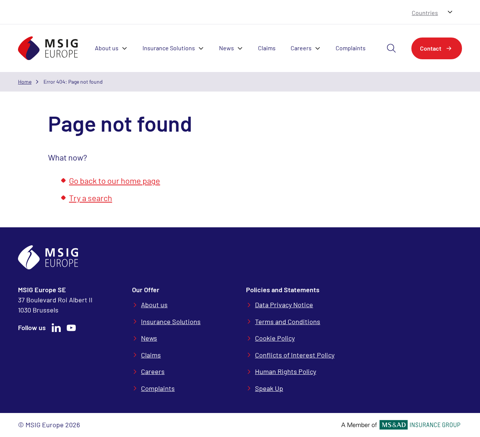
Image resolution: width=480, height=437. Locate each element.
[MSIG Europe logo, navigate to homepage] (48, 48)
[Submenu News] (242, 48)
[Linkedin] (56, 328)
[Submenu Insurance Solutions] (203, 48)
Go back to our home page (114, 180)
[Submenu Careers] (320, 48)
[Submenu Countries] (450, 12)
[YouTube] (71, 328)
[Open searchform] (391, 48)
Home (25, 81)
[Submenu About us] (127, 48)
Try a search (90, 198)
